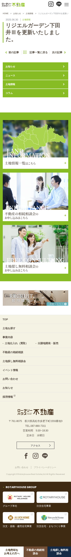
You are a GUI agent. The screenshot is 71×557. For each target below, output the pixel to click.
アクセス (35, 445)
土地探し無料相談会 (14, 361)
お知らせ (17, 13)
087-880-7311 (38, 425)
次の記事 (57, 52)
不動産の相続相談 (13, 352)
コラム (9, 93)
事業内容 (8, 337)
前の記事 (14, 52)
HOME (5, 13)
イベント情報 (10, 370)
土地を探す (9, 328)
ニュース (10, 75)
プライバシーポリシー (45, 467)
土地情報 (29, 13)
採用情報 (8, 396)
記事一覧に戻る (39, 52)
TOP (5, 319)
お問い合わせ (10, 378)
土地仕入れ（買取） (16, 343)
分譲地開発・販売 (48, 343)
